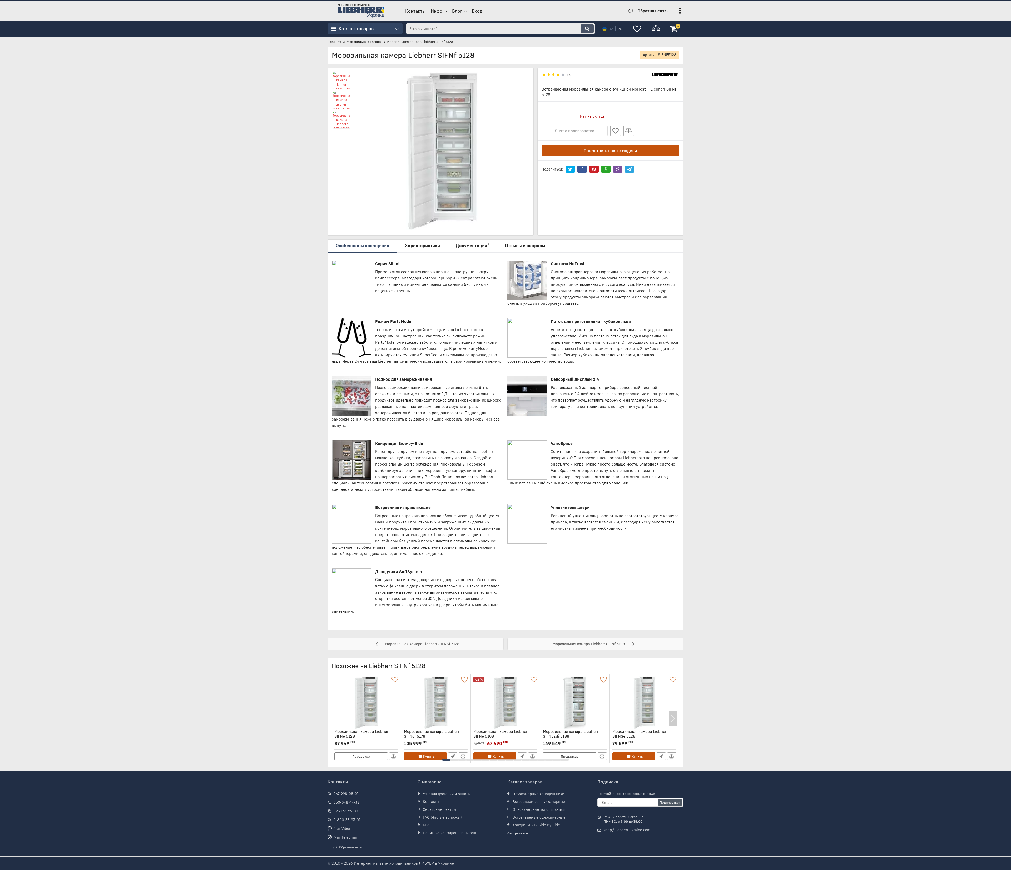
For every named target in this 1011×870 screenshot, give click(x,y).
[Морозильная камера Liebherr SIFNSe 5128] (644, 702)
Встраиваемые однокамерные (539, 817)
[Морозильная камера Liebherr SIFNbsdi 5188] (575, 702)
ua (610, 29)
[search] (587, 28)
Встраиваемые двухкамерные (539, 801)
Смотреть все (517, 833)
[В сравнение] (628, 131)
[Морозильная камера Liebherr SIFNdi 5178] (436, 702)
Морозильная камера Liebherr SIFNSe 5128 (640, 736)
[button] (446, 760)
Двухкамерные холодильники (538, 794)
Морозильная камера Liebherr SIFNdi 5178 (432, 736)
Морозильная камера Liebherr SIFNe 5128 (362, 736)
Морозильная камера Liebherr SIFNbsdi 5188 (571, 736)
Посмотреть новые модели (610, 150)
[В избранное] (615, 131)
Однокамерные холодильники (539, 809)
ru (619, 29)
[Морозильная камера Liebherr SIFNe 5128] (366, 702)
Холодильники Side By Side (536, 825)
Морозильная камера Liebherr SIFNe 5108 (501, 736)
